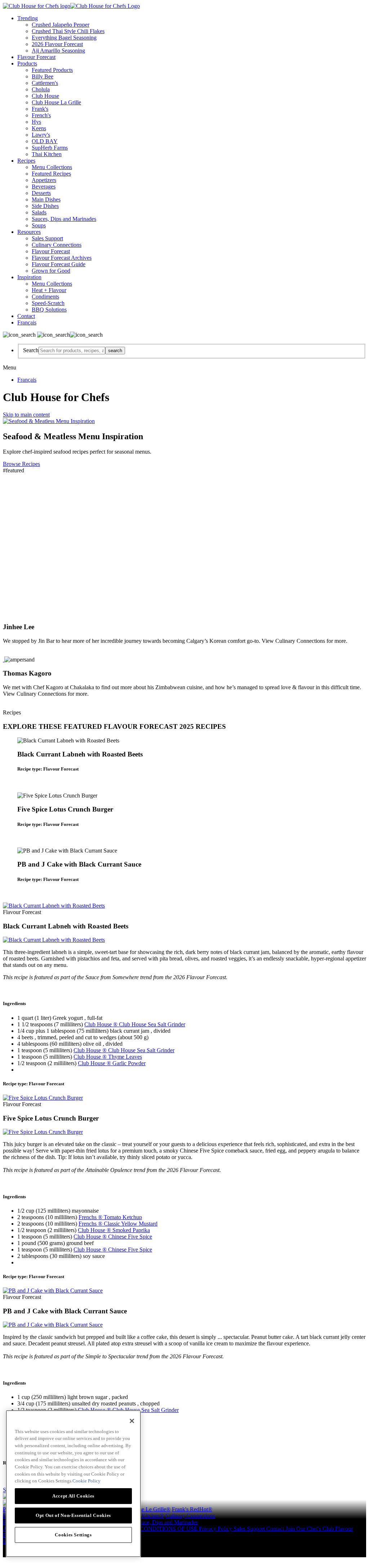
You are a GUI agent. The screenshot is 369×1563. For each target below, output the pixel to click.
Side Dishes (45, 206)
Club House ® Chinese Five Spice (113, 1236)
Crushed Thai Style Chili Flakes (68, 31)
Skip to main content (26, 415)
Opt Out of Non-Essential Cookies (73, 1515)
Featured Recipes (51, 174)
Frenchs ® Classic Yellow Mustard (118, 1224)
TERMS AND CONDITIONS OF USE (152, 1529)
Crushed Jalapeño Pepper (60, 25)
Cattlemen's (45, 83)
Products (27, 63)
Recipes (26, 161)
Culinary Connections (56, 245)
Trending (27, 18)
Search (31, 350)
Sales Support (47, 238)
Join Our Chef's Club (310, 1529)
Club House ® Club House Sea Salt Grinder (134, 1024)
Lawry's (41, 135)
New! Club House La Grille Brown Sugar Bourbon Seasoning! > (115, 567)
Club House (45, 96)
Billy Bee (42, 76)
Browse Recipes (21, 464)
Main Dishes (46, 199)
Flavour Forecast (36, 57)
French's (41, 115)
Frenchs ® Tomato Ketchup (110, 1217)
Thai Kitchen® (147, 1516)
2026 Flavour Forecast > (46, 520)
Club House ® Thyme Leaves (108, 1057)
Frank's (40, 109)
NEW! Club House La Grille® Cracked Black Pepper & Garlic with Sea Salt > (137, 599)
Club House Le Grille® (143, 1509)
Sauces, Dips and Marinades (64, 219)
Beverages (43, 186)
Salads (39, 212)
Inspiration (29, 277)
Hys (36, 122)
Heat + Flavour (49, 290)
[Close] (132, 1421)
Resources (29, 232)
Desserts (41, 193)
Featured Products (52, 70)
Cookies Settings (73, 1534)
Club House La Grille (56, 102)
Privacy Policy (216, 1529)
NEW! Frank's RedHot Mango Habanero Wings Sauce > (102, 583)
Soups (39, 225)
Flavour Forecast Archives (62, 258)
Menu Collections (52, 167)
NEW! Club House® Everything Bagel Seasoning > (92, 551)
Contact (26, 316)
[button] (184, 769)
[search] (72, 350)
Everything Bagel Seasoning (64, 38)
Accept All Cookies (73, 1496)
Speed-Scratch (48, 303)
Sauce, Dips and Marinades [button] (166, 1522)
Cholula (41, 89)
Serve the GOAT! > (36, 536)
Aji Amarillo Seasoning (58, 50)
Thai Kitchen (47, 154)
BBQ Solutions (49, 309)
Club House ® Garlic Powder (112, 1063)
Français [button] (26, 322)
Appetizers (44, 180)
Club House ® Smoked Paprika (114, 1230)
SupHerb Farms (50, 148)
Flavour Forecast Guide (58, 264)
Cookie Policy (86, 1481)
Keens (39, 128)
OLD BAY (45, 141)
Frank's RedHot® (192, 1509)
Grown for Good (51, 271)
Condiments (45, 297)
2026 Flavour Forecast (57, 44)
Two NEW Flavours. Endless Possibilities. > (79, 504)
